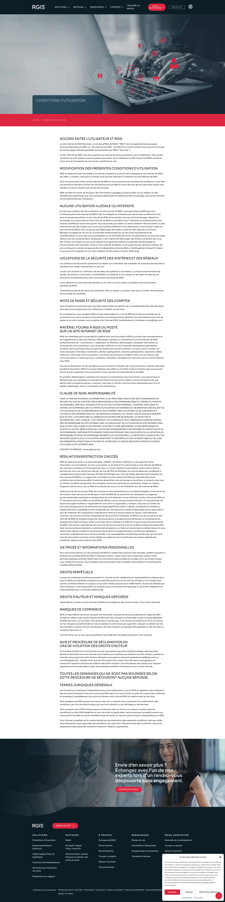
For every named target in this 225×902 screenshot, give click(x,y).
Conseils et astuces (141, 856)
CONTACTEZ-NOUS (128, 789)
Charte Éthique (89, 890)
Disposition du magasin (43, 876)
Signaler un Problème (65, 893)
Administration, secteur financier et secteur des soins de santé (77, 857)
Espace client (63, 825)
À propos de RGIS (107, 840)
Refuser (189, 892)
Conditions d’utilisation (114, 890)
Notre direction (106, 851)
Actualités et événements (144, 845)
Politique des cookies (65, 890)
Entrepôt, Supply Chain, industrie (74, 847)
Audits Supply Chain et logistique (43, 855)
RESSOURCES (97, 7)
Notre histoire (105, 845)
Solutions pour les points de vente (44, 869)
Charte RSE (78, 890)
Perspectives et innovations (145, 851)
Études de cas (138, 840)
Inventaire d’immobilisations (46, 862)
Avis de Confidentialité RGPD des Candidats (161, 890)
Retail (68, 840)
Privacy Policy (198, 897)
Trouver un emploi (133, 7)
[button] (220, 857)
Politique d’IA (100, 890)
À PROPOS (115, 7)
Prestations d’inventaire (43, 840)
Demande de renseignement (178, 840)
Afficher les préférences (209, 892)
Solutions (61, 7)
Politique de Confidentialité (134, 890)
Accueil (35, 120)
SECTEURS (78, 7)
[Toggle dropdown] (69, 7)
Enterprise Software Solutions (42, 847)
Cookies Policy (187, 897)
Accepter (172, 892)
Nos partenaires (106, 867)
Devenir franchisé (107, 862)
